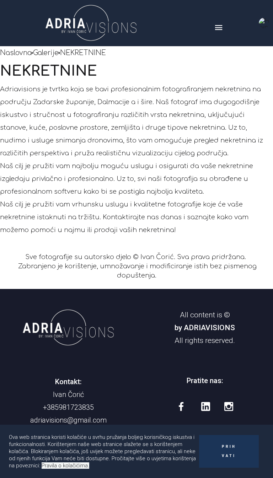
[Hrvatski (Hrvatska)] (264, 23)
